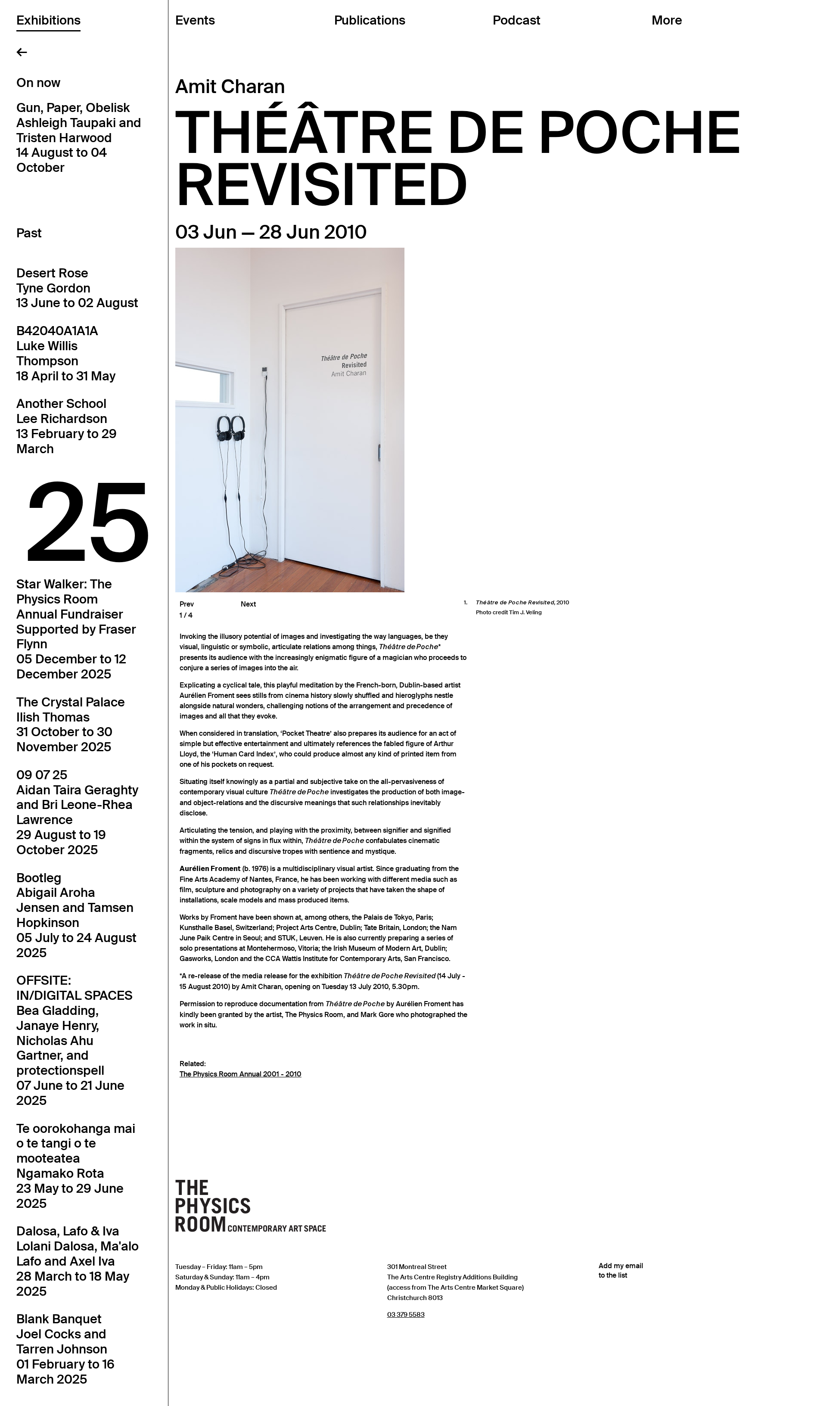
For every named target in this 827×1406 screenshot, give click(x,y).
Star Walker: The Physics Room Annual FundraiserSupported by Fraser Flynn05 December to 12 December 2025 (76, 629)
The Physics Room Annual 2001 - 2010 (241, 1074)
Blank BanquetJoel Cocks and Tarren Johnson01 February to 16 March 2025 (65, 1349)
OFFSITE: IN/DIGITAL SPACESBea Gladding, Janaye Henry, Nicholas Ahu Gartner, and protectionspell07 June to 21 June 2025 (74, 1040)
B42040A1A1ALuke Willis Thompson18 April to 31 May (65, 353)
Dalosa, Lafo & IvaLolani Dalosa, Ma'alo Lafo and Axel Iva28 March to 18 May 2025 (77, 1261)
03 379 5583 (406, 1314)
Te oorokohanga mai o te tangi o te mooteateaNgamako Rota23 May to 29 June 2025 (75, 1166)
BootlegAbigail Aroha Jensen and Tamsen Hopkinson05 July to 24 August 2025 (76, 915)
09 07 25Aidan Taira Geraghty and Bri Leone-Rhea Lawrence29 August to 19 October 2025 (77, 812)
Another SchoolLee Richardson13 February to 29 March (66, 426)
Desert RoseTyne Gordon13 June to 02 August (77, 288)
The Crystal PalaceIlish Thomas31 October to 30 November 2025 (70, 724)
